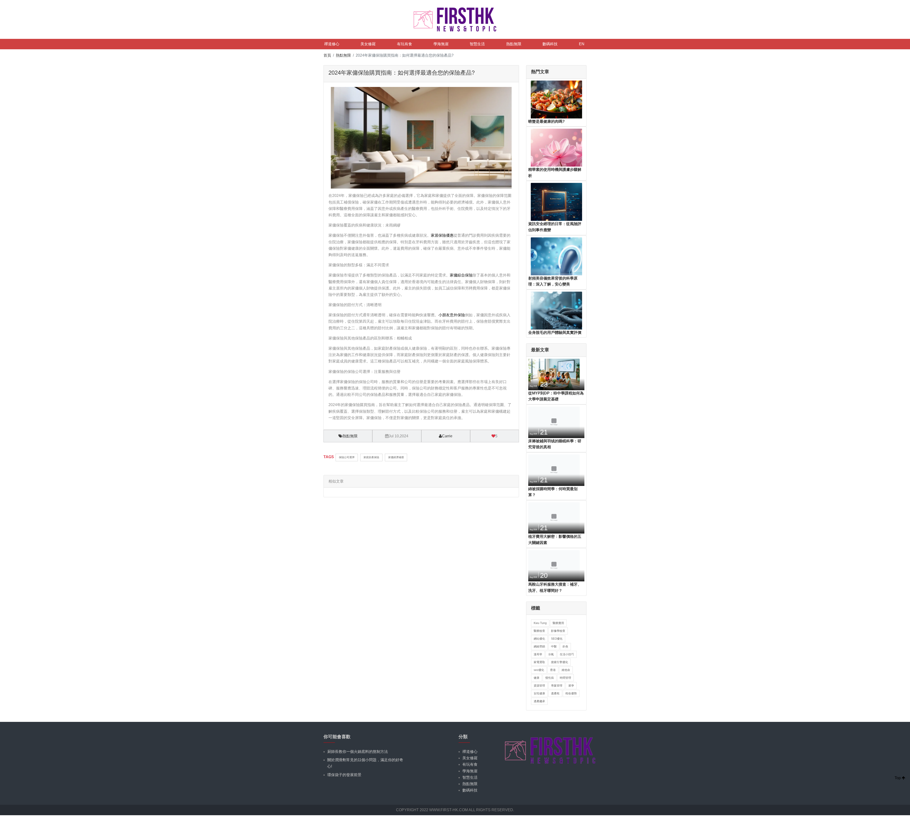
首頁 (327, 55)
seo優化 (539, 670)
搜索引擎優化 (559, 662)
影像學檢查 (558, 631)
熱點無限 (513, 44)
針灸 (565, 646)
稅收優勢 (571, 693)
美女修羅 (368, 44)
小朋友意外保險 (451, 315)
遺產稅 (555, 693)
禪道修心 (331, 44)
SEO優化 (557, 638)
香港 (553, 670)
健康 (536, 677)
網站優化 (539, 638)
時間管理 (565, 677)
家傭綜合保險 (461, 275)
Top (898, 778)
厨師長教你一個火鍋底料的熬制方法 (357, 752)
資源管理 (539, 685)
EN (581, 44)
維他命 (566, 670)
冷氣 (551, 654)
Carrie (447, 436)
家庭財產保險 (371, 457)
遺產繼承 (539, 701)
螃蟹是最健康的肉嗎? (546, 121)
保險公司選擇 (347, 457)
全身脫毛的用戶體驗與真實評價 (554, 332)
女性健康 (539, 693)
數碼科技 (550, 44)
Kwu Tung (540, 623)
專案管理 (556, 685)
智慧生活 (477, 44)
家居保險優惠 (442, 235)
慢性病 (549, 677)
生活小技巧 (567, 654)
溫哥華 (538, 654)
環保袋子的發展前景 (344, 775)
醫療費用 (558, 623)
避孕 (571, 685)
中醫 (554, 646)
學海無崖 (441, 44)
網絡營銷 (539, 646)
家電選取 (539, 662)
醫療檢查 (539, 631)
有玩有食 (404, 44)
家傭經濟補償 (396, 457)
